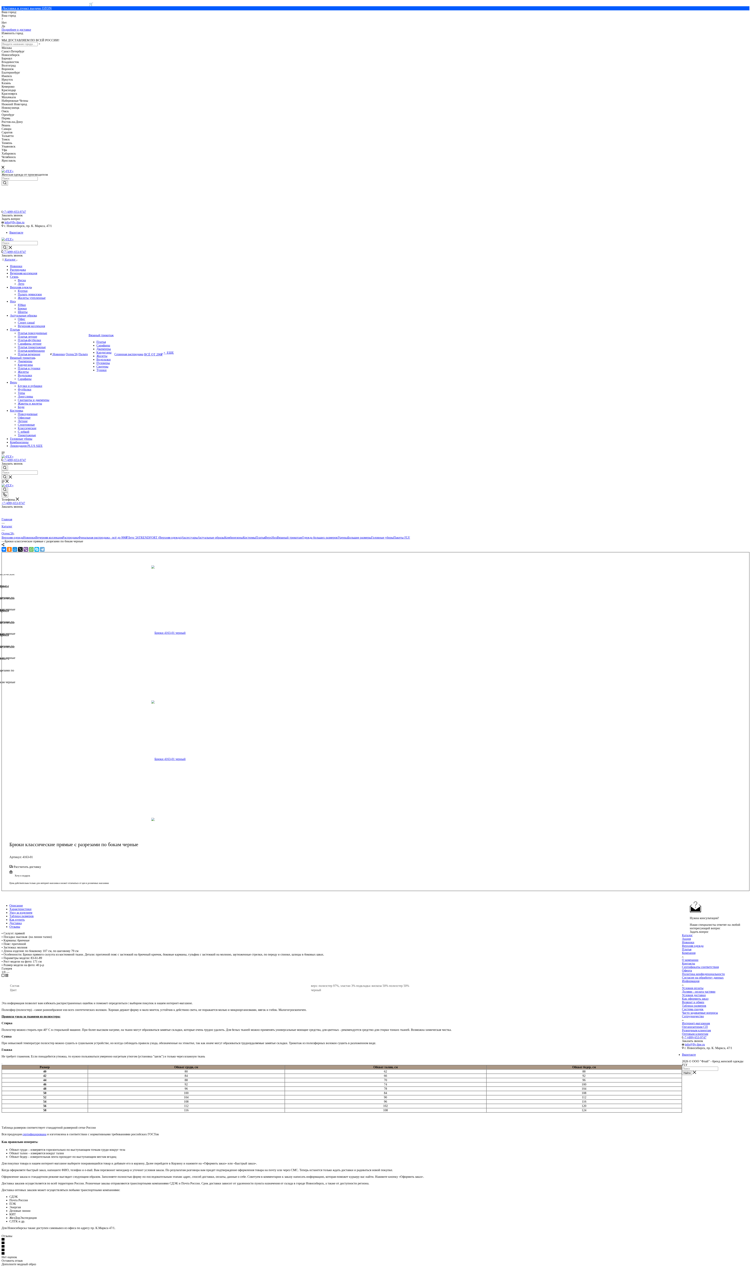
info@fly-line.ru (14, 222)
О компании (690, 960)
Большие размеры (359, 537)
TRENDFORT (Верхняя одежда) (160, 537)
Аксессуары (190, 537)
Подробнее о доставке (16, 29)
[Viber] (25, 549)
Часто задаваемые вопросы (700, 1012)
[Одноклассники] (9, 549)
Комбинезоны (233, 537)
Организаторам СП (695, 1026)
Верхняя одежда (12, 537)
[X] (20, 549)
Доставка (15, 923)
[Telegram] (42, 549)
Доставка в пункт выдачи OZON (27, 8)
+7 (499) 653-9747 (14, 211)
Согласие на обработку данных (703, 977)
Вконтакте (16, 232)
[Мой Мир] (15, 549)
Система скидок (692, 1009)
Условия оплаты (692, 988)
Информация (690, 981)
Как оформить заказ (695, 998)
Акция (686, 938)
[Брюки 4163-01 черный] (196, 632)
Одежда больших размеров (320, 537)
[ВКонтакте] (4, 549)
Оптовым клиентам (695, 1034)
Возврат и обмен (693, 1002)
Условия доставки (694, 995)
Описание (16, 905)
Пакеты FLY (401, 537)
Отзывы (14, 926)
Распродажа (70, 537)
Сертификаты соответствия (700, 967)
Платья (260, 537)
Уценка (343, 537)
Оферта (687, 970)
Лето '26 (133, 537)
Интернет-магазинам (696, 1023)
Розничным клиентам (696, 1030)
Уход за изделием (20, 912)
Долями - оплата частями (698, 991)
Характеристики (20, 909)
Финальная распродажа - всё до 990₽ (103, 537)
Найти (687, 1073)
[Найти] (5, 183)
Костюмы (249, 537)
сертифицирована (34, 1134)
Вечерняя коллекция (49, 537)
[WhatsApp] (31, 549)
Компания (688, 953)
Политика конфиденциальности (703, 974)
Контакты (688, 963)
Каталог (687, 935)
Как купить (17, 919)
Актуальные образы (211, 537)
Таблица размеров (21, 916)
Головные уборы (382, 537)
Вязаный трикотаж (289, 537)
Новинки (29, 537)
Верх (268, 537)
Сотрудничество (693, 1016)
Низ (274, 537)
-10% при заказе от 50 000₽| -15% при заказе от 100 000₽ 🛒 (47, 4)
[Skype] (36, 549)
